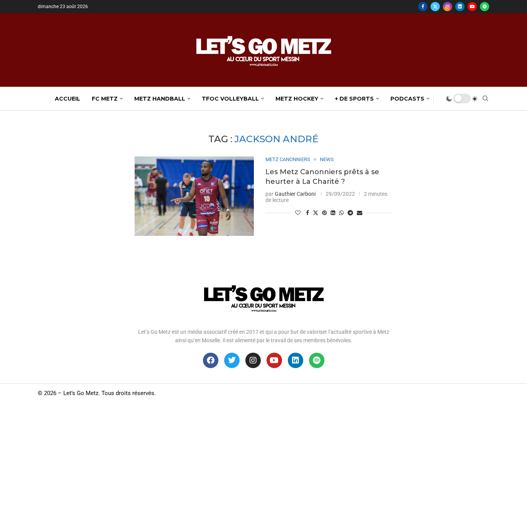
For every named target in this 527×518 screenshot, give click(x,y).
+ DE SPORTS (354, 98)
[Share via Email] (359, 213)
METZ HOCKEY (296, 98)
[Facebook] (422, 6)
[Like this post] (298, 213)
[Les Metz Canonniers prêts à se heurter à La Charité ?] (194, 196)
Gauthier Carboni (295, 194)
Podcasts (407, 98)
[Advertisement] (263, 460)
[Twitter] (435, 6)
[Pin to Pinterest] (324, 213)
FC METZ (105, 98)
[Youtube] (472, 6)
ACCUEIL (67, 98)
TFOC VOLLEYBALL (230, 98)
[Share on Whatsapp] (341, 213)
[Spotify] (484, 6)
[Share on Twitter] (315, 212)
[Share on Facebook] (307, 213)
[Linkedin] (460, 6)
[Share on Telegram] (350, 213)
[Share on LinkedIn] (333, 213)
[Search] (485, 99)
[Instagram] (447, 6)
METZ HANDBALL (159, 98)
